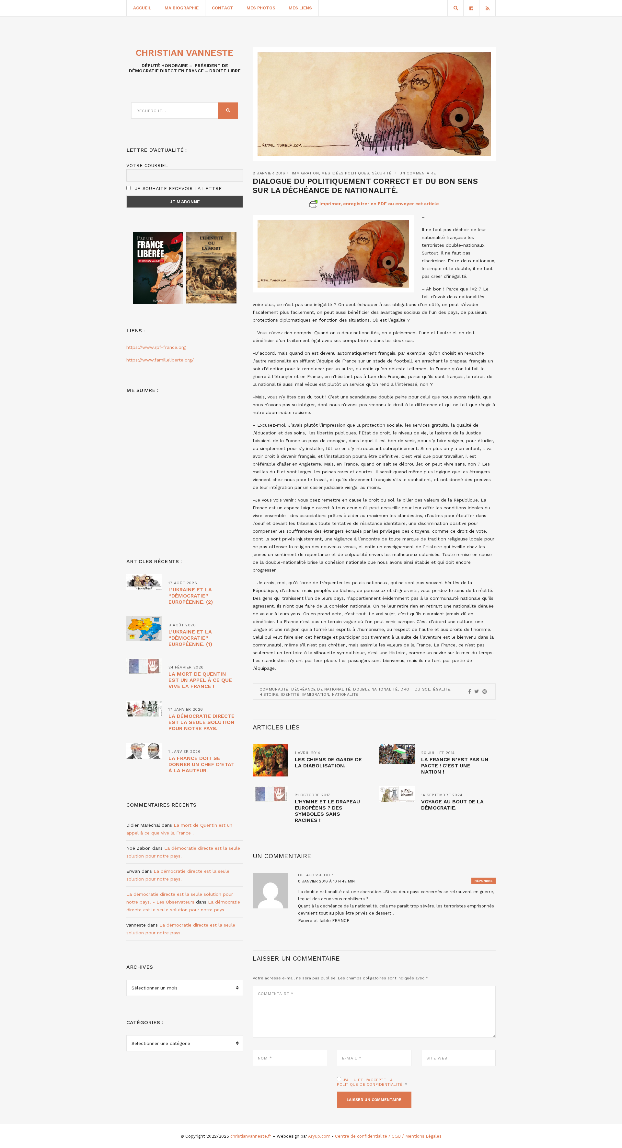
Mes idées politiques (345, 173)
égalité (441, 689)
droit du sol (415, 689)
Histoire (268, 694)
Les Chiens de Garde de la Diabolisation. (328, 762)
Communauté (273, 689)
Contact (222, 8)
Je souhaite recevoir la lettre (177, 188)
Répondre (483, 880)
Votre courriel (147, 165)
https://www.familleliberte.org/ (160, 359)
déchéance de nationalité (320, 689)
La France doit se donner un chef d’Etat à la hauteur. (201, 764)
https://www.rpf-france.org (156, 347)
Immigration (305, 173)
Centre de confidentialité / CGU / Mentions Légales (388, 1136)
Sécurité (382, 173)
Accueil (142, 8)
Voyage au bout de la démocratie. (452, 805)
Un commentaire (417, 173)
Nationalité (345, 694)
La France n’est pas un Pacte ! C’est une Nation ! (455, 765)
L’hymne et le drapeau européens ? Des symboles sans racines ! (327, 811)
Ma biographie (182, 8)
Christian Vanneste (185, 52)
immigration (315, 694)
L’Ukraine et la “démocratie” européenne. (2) (190, 595)
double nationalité (375, 689)
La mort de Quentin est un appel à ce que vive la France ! (200, 680)
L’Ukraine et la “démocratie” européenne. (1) (190, 638)
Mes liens (300, 8)
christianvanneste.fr (250, 1136)
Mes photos (261, 8)
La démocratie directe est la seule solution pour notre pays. (201, 722)
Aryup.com (319, 1136)
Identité (290, 694)
